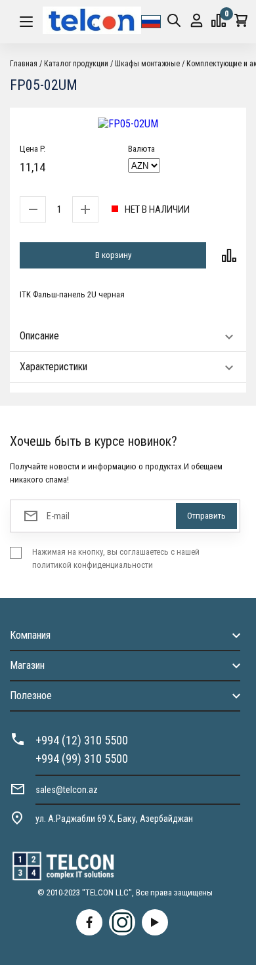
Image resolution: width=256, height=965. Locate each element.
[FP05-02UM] (128, 124)
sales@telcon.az (66, 789)
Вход (196, 22)
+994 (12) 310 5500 (81, 740)
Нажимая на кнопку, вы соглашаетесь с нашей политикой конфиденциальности (116, 558)
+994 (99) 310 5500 (81, 758)
